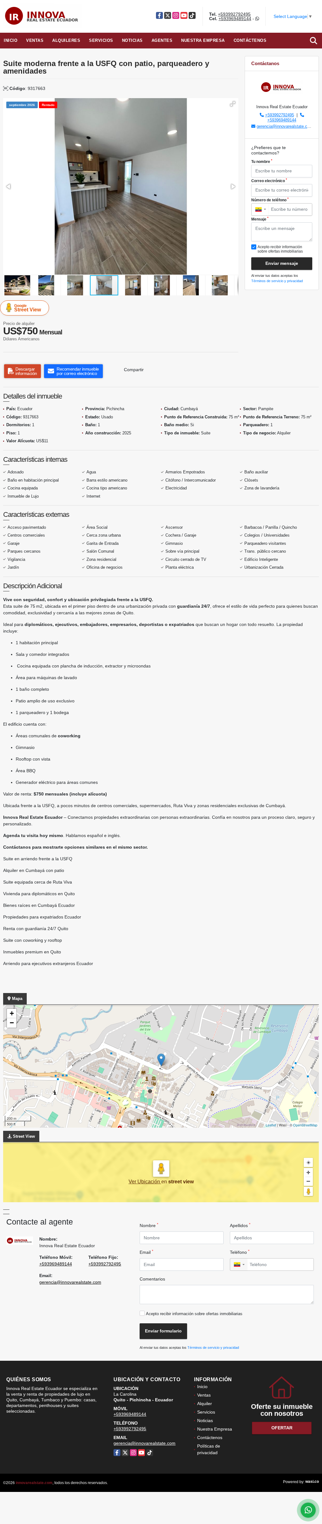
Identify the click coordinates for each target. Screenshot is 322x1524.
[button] (233, 104)
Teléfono (239, 1252)
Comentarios (152, 1278)
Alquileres (66, 40)
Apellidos (240, 1225)
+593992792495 (234, 14)
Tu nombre (261, 161)
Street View (27, 308)
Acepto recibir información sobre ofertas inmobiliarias (194, 1313)
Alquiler (204, 1403)
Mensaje (260, 218)
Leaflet (271, 1124)
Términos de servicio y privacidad (277, 281)
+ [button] (12, 1013)
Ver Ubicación (145, 1181)
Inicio (10, 40)
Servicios (101, 40)
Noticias (132, 40)
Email (146, 1252)
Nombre (149, 1225)
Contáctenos (250, 40)
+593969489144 (235, 18)
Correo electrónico (269, 180)
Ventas (34, 40)
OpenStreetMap (305, 1124)
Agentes (162, 40)
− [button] (12, 1023)
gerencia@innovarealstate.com (285, 126)
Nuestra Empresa (203, 40)
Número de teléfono (270, 199)
